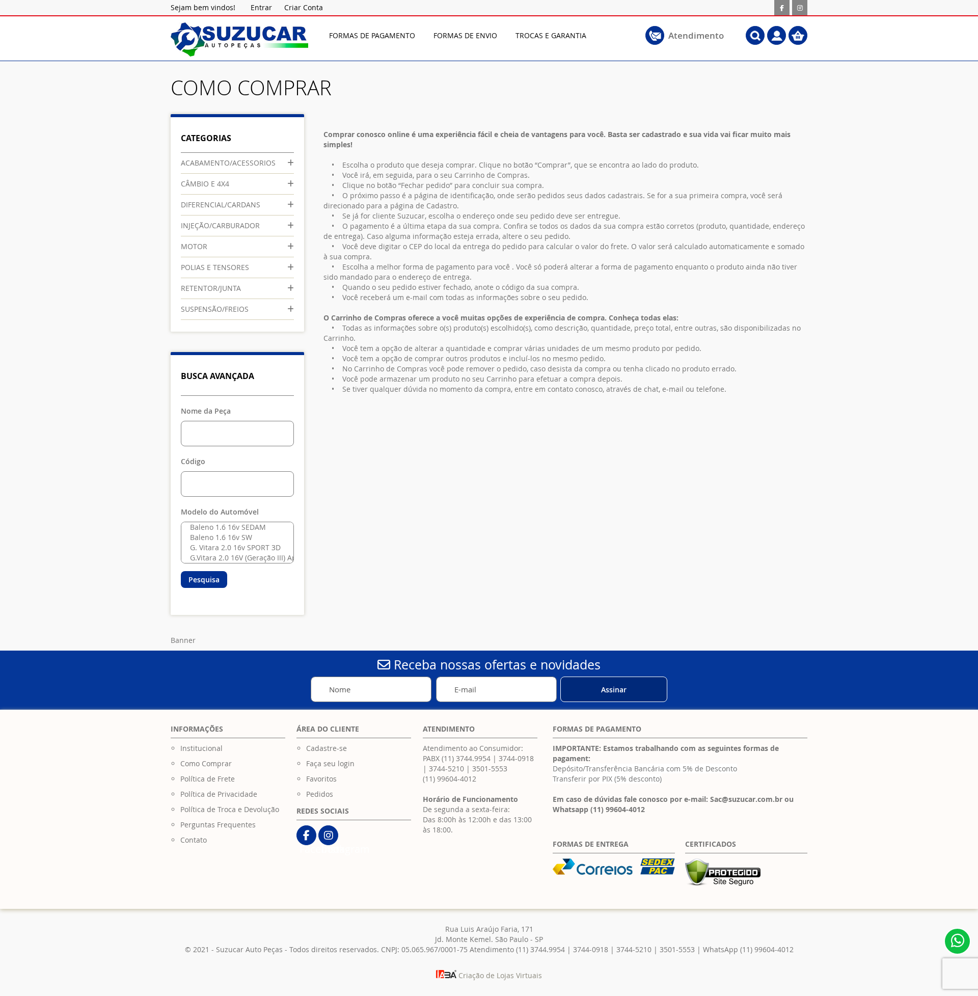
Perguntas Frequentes (218, 824)
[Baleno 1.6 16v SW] (235, 537)
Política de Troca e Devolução (229, 809)
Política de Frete (207, 779)
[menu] (474, 35)
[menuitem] (372, 35)
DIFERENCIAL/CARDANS (220, 204)
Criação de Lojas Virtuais (499, 975)
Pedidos (319, 794)
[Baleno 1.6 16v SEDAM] (235, 527)
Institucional (201, 748)
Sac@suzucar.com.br (746, 799)
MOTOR (194, 246)
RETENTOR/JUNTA (211, 288)
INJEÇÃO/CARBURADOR (220, 225)
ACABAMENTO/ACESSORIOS (228, 163)
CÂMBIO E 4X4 (205, 184)
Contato (193, 840)
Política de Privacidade (218, 794)
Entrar (261, 7)
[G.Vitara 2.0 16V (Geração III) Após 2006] (235, 558)
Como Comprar (206, 763)
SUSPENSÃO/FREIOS (215, 309)
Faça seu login (330, 763)
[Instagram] (799, 7)
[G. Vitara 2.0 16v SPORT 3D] (235, 548)
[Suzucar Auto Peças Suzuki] (239, 39)
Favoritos (321, 779)
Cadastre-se (326, 748)
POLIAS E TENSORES (215, 267)
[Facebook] (782, 7)
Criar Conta (303, 7)
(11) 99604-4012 (449, 779)
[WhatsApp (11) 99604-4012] (957, 941)
